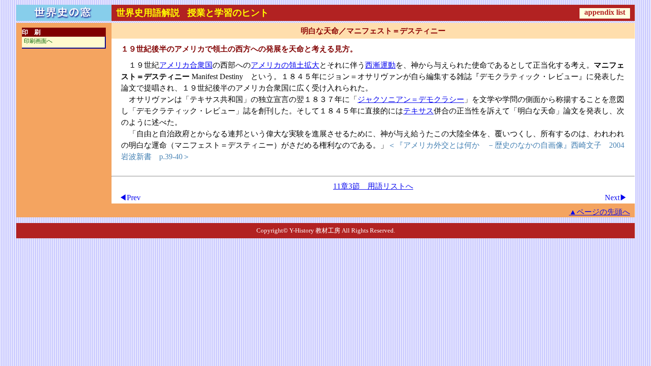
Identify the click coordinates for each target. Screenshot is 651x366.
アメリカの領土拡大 (285, 65)
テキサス (418, 111)
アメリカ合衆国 (186, 65)
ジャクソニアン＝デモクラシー (410, 99)
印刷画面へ (38, 41)
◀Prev (130, 197)
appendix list (604, 12)
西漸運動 (380, 65)
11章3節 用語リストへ (373, 186)
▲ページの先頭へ (599, 212)
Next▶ (616, 197)
